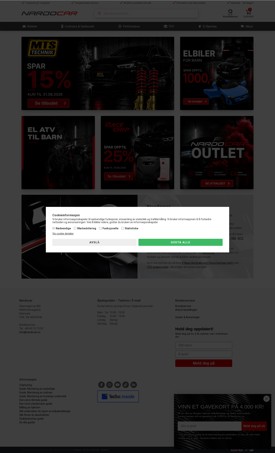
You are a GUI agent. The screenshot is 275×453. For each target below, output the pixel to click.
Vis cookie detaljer (63, 233)
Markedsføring (86, 228)
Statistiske (131, 228)
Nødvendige (63, 228)
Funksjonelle (110, 228)
